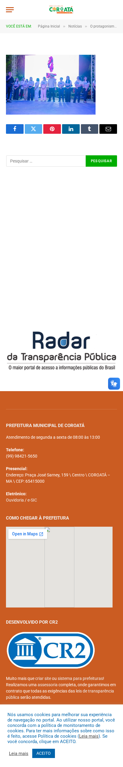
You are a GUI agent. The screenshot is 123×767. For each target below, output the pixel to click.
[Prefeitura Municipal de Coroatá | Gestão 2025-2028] (62, 9)
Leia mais (89, 736)
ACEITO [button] (43, 753)
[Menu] (10, 9)
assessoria (48, 684)
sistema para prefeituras (80, 678)
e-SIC (32, 500)
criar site (43, 678)
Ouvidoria (15, 500)
